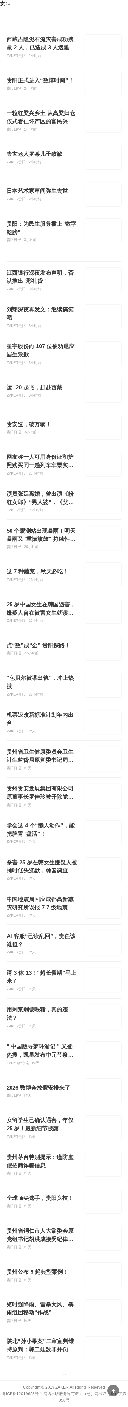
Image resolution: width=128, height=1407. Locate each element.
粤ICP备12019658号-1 (22, 1394)
